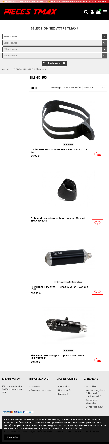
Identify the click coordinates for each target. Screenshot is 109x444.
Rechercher (55, 63)
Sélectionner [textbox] (10, 36)
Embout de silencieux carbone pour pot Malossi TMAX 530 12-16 (58, 219)
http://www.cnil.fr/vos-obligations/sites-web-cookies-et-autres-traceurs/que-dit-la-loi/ (51, 431)
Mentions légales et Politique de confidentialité (96, 393)
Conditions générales (91, 401)
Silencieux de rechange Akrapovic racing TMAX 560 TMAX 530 (57, 357)
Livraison (35, 386)
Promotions (64, 386)
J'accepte (12, 436)
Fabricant (63, 393)
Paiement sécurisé (41, 390)
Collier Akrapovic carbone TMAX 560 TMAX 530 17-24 (59, 151)
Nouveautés (64, 390)
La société (91, 386)
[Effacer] (44, 63)
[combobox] (54, 36)
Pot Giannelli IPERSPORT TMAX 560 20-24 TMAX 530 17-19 (59, 288)
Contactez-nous (94, 406)
